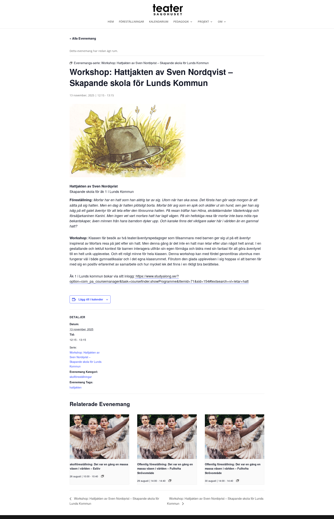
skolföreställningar (81, 377)
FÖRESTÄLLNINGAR (131, 21)
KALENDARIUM (158, 21)
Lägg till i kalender (90, 299)
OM (220, 21)
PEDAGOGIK (181, 21)
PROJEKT (203, 21)
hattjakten (76, 387)
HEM (111, 21)
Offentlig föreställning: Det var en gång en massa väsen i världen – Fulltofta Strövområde (165, 468)
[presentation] (99, 436)
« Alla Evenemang (83, 38)
